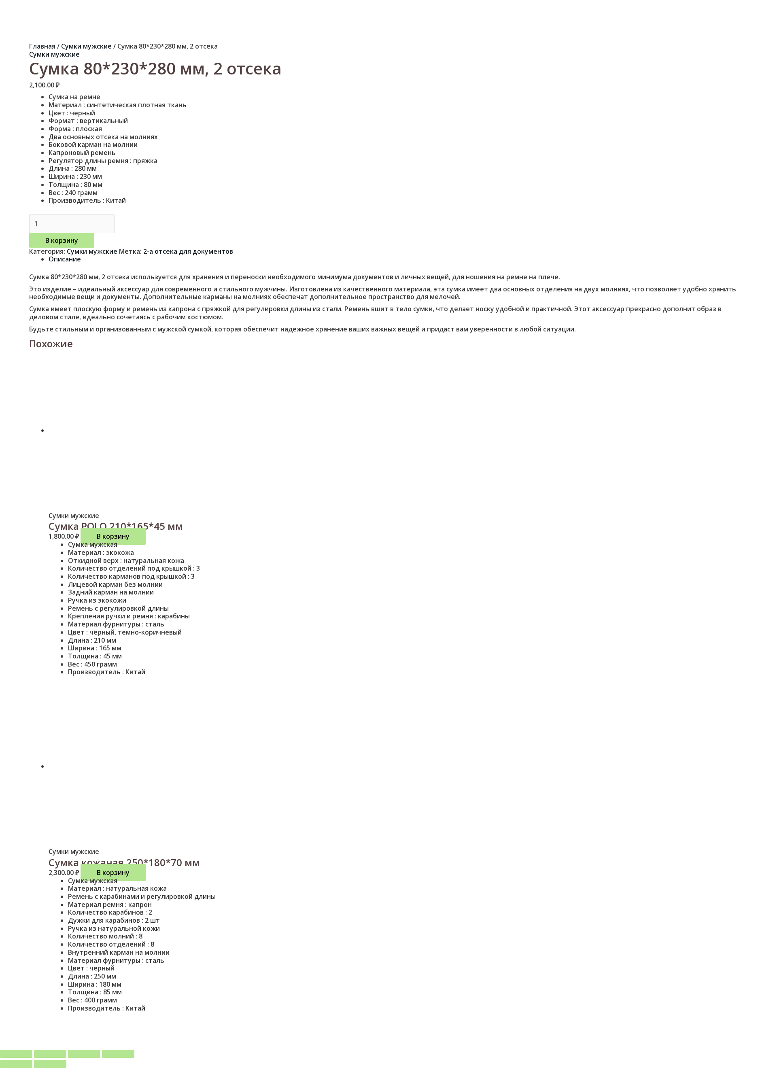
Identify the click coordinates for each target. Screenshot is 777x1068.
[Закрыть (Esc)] (118, 1054)
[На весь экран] (50, 1054)
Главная (42, 46)
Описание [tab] (65, 259)
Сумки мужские (86, 46)
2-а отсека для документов (188, 251)
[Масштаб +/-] (16, 1054)
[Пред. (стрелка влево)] (16, 1064)
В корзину (61, 240)
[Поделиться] (84, 1054)
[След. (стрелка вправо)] (50, 1064)
